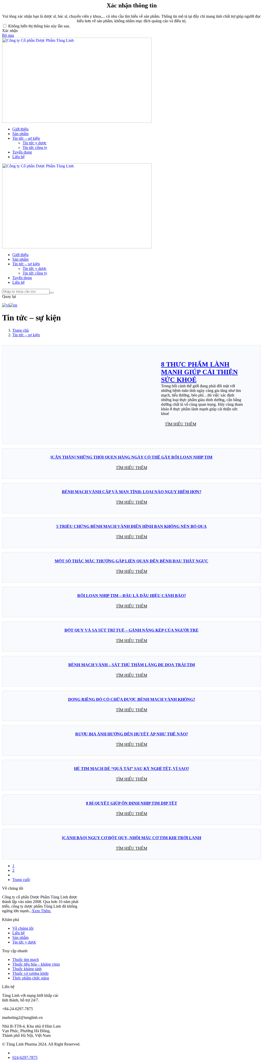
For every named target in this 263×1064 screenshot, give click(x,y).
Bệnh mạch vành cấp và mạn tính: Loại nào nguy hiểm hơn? (131, 492)
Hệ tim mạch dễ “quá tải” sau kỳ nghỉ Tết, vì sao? (131, 768)
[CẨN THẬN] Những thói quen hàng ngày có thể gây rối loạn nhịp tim (131, 457)
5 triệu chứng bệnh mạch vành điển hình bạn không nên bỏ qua (131, 526)
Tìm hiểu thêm (180, 424)
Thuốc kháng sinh (27, 969)
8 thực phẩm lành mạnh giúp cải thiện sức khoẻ (199, 372)
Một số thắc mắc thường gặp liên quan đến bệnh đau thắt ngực (131, 561)
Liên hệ (18, 157)
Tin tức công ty (35, 147)
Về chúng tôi (22, 928)
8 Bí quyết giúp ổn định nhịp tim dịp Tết (131, 803)
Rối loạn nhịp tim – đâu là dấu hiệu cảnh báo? (131, 595)
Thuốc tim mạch (25, 959)
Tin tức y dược (34, 143)
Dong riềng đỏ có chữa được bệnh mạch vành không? (131, 699)
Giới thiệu (20, 129)
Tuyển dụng (22, 152)
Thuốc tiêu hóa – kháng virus (36, 964)
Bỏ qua (8, 35)
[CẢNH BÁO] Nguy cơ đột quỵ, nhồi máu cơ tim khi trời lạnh (131, 838)
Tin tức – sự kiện (26, 138)
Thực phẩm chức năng (30, 978)
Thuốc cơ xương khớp (30, 973)
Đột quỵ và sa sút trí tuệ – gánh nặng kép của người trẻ (131, 630)
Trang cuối (21, 879)
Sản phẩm (20, 133)
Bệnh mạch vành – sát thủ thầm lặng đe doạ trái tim (131, 665)
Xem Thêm (41, 911)
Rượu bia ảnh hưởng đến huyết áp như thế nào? (131, 734)
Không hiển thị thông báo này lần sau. (39, 26)
